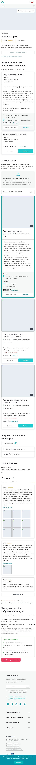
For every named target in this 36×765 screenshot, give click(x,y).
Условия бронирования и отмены (11, 56)
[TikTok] (16, 704)
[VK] (24, 704)
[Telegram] (12, 704)
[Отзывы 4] (7, 523)
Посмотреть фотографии (25, 11)
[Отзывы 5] (16, 523)
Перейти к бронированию (11, 660)
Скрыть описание (10, 127)
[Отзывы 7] (7, 532)
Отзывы (21, 40)
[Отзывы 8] (16, 532)
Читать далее (7, 508)
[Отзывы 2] (16, 514)
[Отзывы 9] (26, 532)
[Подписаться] (27, 686)
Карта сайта (9, 743)
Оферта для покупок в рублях (13, 747)
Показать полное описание (18, 52)
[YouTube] (20, 704)
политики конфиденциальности (17, 693)
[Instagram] (8, 704)
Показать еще (18, 594)
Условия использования (12, 745)
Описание (10, 151)
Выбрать (25, 151)
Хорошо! (18, 762)
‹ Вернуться (4, 33)
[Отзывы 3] (26, 514)
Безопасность (17, 743)
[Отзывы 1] (7, 514)
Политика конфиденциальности (14, 749)
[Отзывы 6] (26, 523)
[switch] (18, 192)
